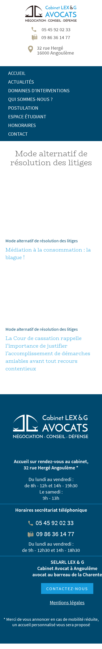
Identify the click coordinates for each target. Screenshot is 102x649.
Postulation (23, 108)
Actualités (21, 82)
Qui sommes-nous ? (30, 99)
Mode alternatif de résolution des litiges (41, 240)
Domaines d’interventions (39, 90)
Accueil (17, 73)
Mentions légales (67, 602)
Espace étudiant (27, 116)
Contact (18, 134)
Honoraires (22, 125)
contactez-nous (67, 588)
